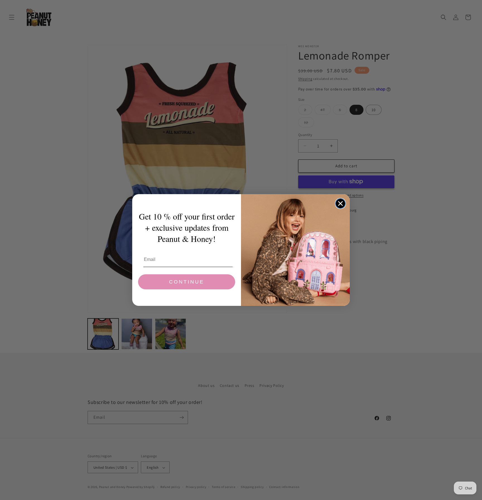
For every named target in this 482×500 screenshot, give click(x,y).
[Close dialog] (340, 203)
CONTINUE (186, 282)
